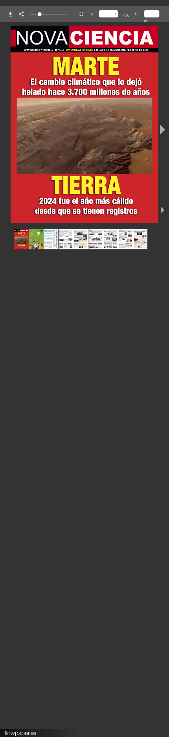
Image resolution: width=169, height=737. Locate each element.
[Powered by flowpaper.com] (20, 731)
